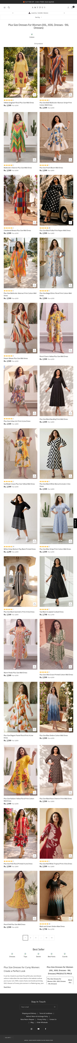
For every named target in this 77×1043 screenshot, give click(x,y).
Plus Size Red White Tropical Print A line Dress (56, 864)
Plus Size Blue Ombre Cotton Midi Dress (54, 735)
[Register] (54, 1007)
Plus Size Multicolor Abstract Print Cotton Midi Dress (20, 294)
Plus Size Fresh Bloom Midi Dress (51, 168)
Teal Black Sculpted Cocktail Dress (52, 612)
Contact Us (52, 1019)
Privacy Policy (41, 1019)
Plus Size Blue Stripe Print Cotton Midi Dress (55, 549)
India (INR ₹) (8, 1037)
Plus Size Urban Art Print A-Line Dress (17, 421)
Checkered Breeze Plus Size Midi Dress (17, 230)
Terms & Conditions (45, 1013)
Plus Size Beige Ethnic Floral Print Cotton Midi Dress (56, 294)
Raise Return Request (27, 1019)
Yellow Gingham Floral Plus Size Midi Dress (19, 103)
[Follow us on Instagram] (31, 1029)
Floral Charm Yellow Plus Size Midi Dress (54, 356)
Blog (32, 1022)
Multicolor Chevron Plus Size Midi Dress (18, 168)
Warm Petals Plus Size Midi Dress (15, 673)
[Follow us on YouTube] (38, 1029)
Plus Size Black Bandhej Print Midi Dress (54, 419)
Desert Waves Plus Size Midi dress (16, 358)
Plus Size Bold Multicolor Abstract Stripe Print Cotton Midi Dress (56, 104)
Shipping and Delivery (29, 1013)
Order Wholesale (42, 1022)
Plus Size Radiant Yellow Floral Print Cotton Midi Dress (19, 800)
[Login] (68, 7)
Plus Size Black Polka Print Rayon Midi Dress (55, 230)
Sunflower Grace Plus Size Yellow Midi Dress (19, 484)
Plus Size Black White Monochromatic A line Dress (55, 485)
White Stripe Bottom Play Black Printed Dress (20, 549)
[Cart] (72, 7)
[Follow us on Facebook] (45, 1029)
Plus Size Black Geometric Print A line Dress (19, 612)
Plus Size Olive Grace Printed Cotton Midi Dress (56, 675)
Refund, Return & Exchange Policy (37, 1016)
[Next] (51, 937)
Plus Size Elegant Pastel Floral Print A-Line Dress (18, 736)
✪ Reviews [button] (75, 523)
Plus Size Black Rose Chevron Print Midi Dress (56, 799)
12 (46, 937)
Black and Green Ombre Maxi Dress (52, 926)
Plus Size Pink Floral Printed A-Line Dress (18, 864)
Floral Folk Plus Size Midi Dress (14, 924)
